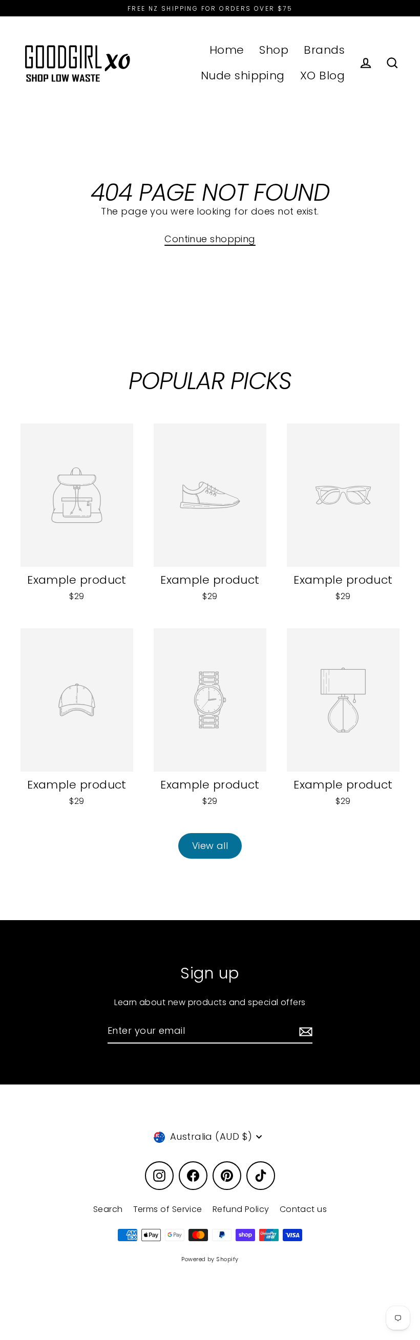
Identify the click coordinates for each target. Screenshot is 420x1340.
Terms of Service (167, 1209)
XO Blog (322, 75)
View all (210, 845)
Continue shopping (210, 238)
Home (226, 50)
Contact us (303, 1209)
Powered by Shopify (209, 1259)
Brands (324, 50)
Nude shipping (243, 75)
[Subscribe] (304, 1031)
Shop (273, 50)
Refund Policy (241, 1209)
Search (108, 1209)
